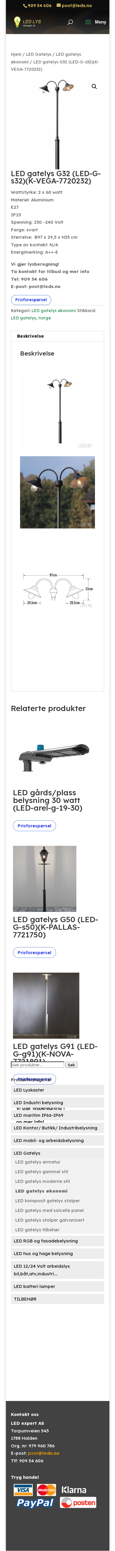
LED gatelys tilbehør (37, 1229)
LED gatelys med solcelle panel (49, 1210)
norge (44, 318)
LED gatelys (23, 318)
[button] (94, 86)
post (43, 1453)
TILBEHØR (25, 1299)
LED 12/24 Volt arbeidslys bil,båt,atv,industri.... (42, 1269)
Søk (71, 1064)
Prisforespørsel (31, 299)
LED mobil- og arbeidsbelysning (49, 1140)
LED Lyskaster (29, 1090)
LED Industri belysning (38, 1102)
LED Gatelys (38, 54)
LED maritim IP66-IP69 (38, 1115)
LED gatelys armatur (37, 1162)
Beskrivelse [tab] (30, 336)
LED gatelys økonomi (54, 310)
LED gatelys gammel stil (41, 1171)
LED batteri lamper (34, 1286)
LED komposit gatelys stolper (47, 1200)
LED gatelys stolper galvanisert (49, 1220)
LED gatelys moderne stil (42, 1181)
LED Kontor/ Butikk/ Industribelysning (55, 1128)
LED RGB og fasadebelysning (46, 1241)
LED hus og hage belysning (43, 1253)
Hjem (16, 54)
